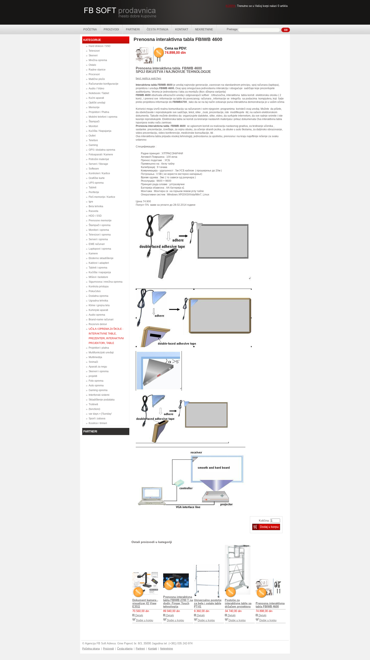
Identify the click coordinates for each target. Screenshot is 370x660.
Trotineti (93, 404)
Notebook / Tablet (99, 93)
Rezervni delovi (98, 324)
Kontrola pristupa (99, 286)
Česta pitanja (125, 648)
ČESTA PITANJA (157, 29)
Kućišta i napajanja (100, 272)
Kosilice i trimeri (98, 423)
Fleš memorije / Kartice (102, 196)
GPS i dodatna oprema (102, 149)
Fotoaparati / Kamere (101, 154)
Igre (91, 201)
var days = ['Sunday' (100, 413)
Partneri (140, 648)
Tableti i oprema (98, 267)
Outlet (92, 135)
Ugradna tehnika (98, 300)
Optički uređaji (97, 102)
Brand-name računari (101, 319)
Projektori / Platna (99, 112)
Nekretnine (166, 648)
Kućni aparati (96, 97)
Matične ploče (97, 79)
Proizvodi (108, 648)
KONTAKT (181, 29)
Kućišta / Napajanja (100, 130)
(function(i (94, 409)
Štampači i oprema (99, 225)
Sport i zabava (97, 418)
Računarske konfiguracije (103, 83)
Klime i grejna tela (99, 305)
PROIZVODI (111, 29)
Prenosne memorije (100, 220)
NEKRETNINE (204, 29)
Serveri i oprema (98, 239)
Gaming (93, 145)
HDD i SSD (95, 215)
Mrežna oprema (98, 60)
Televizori (94, 50)
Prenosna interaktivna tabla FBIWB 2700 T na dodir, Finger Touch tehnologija (178, 601)
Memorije (94, 107)
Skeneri (93, 55)
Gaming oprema (98, 390)
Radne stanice (97, 69)
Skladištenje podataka (102, 399)
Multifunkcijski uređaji (101, 352)
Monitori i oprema (99, 229)
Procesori (94, 74)
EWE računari (97, 244)
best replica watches (148, 78)
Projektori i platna (99, 347)
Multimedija (95, 357)
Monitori (93, 126)
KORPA (230, 6)
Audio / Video (96, 88)
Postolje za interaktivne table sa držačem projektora (238, 603)
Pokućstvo (95, 291)
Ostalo (92, 64)
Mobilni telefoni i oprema (103, 116)
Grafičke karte (97, 178)
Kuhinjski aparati (98, 310)
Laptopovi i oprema (100, 248)
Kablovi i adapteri (99, 262)
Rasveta (93, 211)
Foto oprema (96, 380)
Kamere (93, 253)
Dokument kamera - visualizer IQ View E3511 (145, 603)
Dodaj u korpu (144, 620)
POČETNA (90, 29)
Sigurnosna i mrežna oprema (105, 281)
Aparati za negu (98, 366)
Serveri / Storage (98, 163)
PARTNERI (133, 29)
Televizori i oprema (100, 234)
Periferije (94, 192)
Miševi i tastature (98, 277)
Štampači (94, 121)
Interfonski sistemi (99, 394)
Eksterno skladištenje (101, 258)
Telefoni (93, 140)
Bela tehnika (96, 206)
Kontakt (152, 648)
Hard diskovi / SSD (99, 46)
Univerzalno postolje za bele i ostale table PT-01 (207, 603)
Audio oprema (97, 314)
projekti (93, 376)
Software (94, 168)
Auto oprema (96, 385)
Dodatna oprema (98, 295)
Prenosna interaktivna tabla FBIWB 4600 (270, 605)
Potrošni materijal (99, 159)
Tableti (92, 187)
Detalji (138, 615)
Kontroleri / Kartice (99, 173)
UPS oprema (96, 182)
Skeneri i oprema (99, 371)
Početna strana (91, 648)
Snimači (93, 361)
